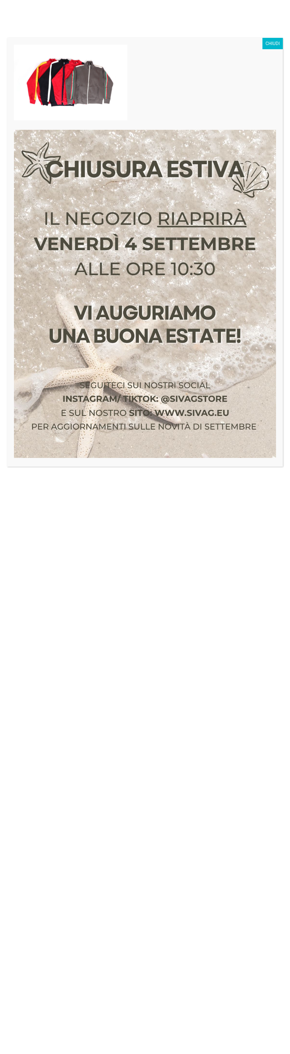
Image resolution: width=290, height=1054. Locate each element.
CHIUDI (272, 43)
